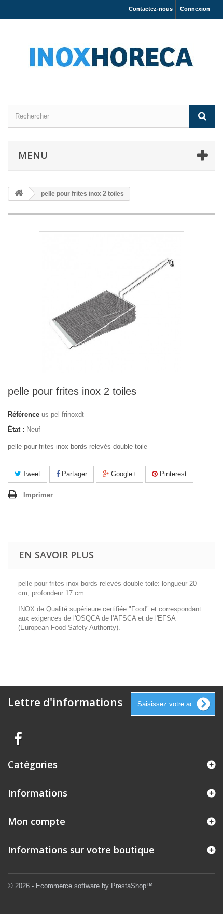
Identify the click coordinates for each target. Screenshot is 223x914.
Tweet (30, 474)
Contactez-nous (151, 9)
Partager (73, 474)
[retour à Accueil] (19, 193)
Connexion (195, 9)
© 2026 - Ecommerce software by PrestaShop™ (80, 886)
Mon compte (36, 821)
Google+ (122, 474)
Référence (23, 414)
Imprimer (38, 495)
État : (16, 429)
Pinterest (172, 474)
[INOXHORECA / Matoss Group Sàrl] (111, 53)
